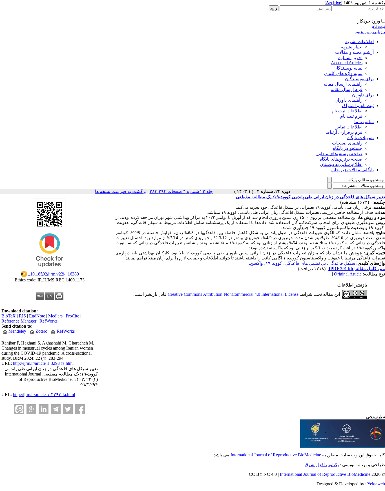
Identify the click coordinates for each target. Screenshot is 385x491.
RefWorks (48, 321)
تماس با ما (364, 121)
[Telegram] (56, 409)
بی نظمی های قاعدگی (305, 263)
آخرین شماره (350, 57)
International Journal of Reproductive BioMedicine (276, 454)
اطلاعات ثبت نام (347, 110)
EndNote (37, 316)
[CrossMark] (50, 269)
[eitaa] (19, 409)
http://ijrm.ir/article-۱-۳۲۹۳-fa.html (44, 394)
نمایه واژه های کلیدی (343, 73)
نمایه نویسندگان (347, 68)
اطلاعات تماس (348, 127)
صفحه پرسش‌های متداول (338, 153)
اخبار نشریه (351, 47)
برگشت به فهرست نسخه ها (121, 191)
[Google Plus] (31, 409)
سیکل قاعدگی (341, 263)
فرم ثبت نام (351, 116)
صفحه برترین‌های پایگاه (341, 159)
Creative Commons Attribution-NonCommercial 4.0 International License (233, 294)
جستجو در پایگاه (347, 148)
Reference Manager (18, 321)
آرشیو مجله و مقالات (354, 52)
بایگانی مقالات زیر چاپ (352, 169)
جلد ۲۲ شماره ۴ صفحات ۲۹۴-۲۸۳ (181, 191)
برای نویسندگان (359, 78)
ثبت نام (378, 26)
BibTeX (8, 316)
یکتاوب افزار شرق (322, 464)
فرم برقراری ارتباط (344, 132)
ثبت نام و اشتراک (358, 105)
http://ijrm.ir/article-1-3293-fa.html (43, 363)
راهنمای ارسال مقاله (343, 84)
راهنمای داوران (348, 100)
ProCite (72, 316)
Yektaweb (376, 483)
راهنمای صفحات (347, 143)
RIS (22, 316)
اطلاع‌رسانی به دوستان (341, 164)
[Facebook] (80, 409)
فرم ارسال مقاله (346, 89)
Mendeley (17, 331)
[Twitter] (68, 409)
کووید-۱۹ (273, 263)
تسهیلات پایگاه (360, 137)
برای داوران (363, 94)
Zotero (41, 331)
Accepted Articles (346, 62)
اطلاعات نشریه (359, 41)
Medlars (55, 316)
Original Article (348, 274)
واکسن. (256, 263)
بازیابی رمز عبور (370, 31)
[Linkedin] (43, 409)
